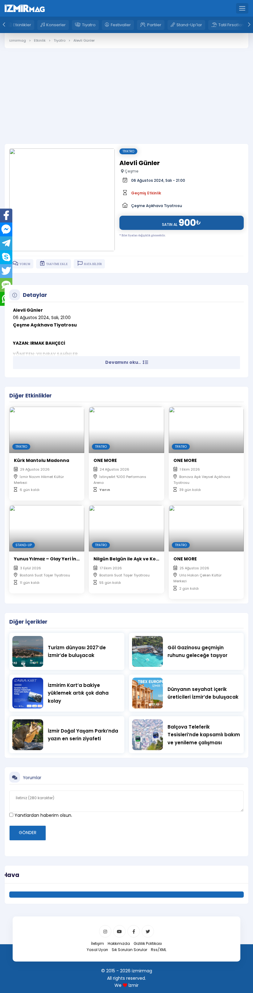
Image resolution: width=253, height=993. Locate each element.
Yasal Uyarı (97, 949)
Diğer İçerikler (28, 621)
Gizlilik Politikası (148, 943)
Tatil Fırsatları (231, 25)
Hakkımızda (119, 943)
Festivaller (121, 25)
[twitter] (148, 931)
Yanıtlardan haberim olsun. (42, 815)
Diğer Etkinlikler (30, 395)
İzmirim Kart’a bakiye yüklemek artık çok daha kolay (78, 693)
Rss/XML (158, 949)
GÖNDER (27, 832)
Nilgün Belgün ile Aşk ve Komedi (130, 559)
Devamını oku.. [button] (123, 362)
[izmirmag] (25, 8)
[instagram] (105, 931)
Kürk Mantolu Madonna (41, 460)
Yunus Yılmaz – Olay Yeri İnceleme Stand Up (65, 559)
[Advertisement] (126, 91)
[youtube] (119, 931)
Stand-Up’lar (189, 25)
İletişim (97, 943)
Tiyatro (89, 25)
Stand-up (23, 545)
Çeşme (131, 171)
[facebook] (133, 931)
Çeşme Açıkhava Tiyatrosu (156, 205)
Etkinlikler (22, 25)
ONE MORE (105, 460)
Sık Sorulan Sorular (129, 949)
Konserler (56, 25)
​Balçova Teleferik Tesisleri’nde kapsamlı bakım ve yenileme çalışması (204, 735)
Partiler (154, 25)
